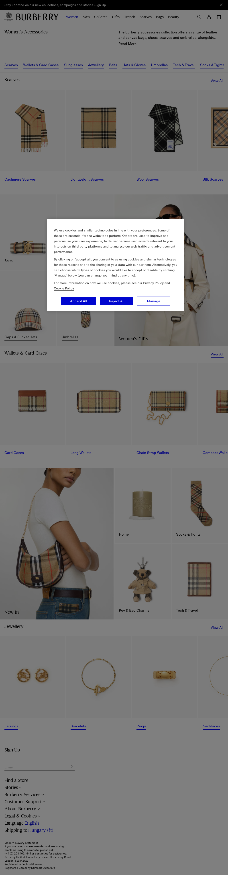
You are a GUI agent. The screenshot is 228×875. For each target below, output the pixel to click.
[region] (115, 265)
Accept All (78, 301)
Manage (153, 301)
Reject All (116, 301)
